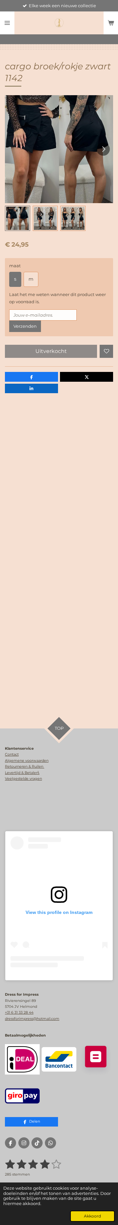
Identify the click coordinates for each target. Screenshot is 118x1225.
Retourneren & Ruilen (24, 766)
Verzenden (25, 326)
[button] (17, 218)
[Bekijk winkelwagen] (111, 22)
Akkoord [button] (92, 1216)
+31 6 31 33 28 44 (19, 1012)
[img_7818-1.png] (22, 1059)
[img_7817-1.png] (59, 1059)
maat (15, 265)
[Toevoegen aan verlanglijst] (106, 351)
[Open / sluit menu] (7, 22)
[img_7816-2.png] (95, 1059)
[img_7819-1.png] (22, 1095)
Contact (12, 754)
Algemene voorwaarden (27, 760)
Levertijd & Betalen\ (22, 772)
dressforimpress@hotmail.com (32, 1018)
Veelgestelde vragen (23, 778)
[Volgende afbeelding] (103, 149)
